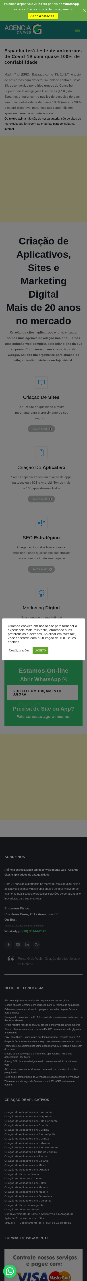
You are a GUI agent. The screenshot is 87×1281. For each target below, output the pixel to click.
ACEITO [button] (40, 650)
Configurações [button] (19, 650)
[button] (10, 1271)
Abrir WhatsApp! (43, 15)
